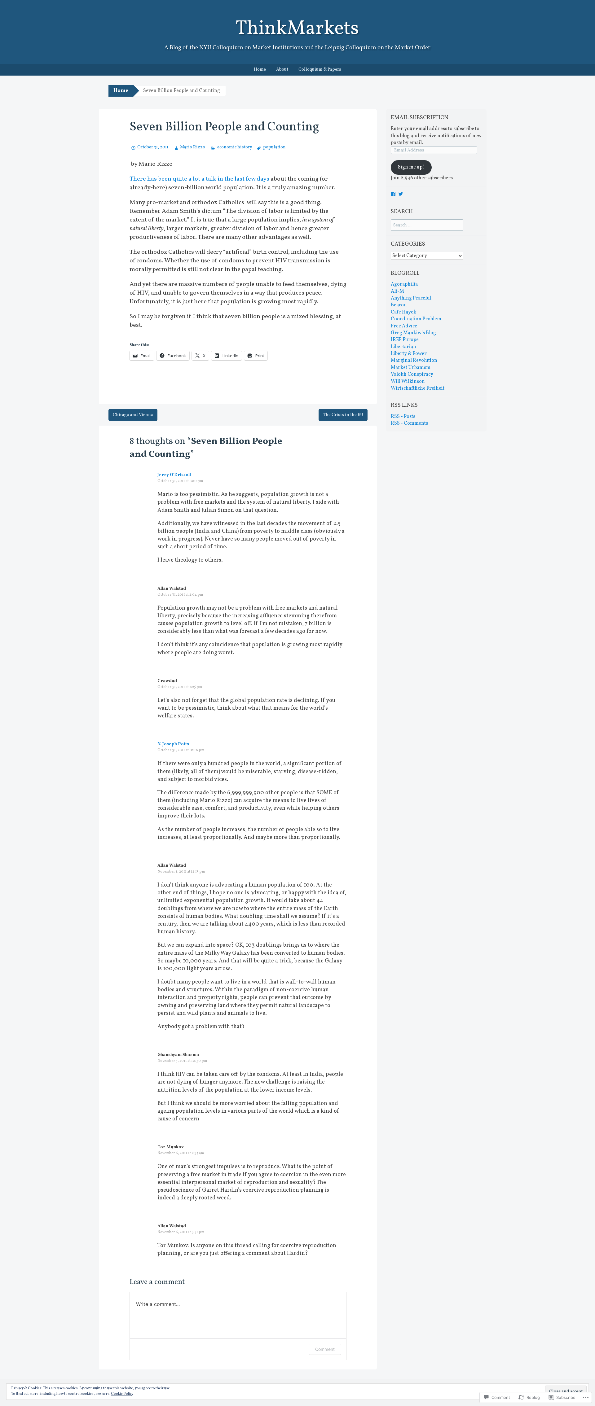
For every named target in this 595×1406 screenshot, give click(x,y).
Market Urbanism (410, 367)
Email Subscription (419, 118)
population (274, 147)
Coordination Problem (416, 319)
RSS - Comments (409, 423)
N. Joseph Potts (173, 744)
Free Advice (404, 326)
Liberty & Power (409, 353)
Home (260, 69)
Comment (325, 1349)
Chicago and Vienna (133, 415)
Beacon (399, 305)
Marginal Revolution (414, 360)
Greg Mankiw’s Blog (413, 333)
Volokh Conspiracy (412, 374)
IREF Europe (405, 339)
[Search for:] (427, 225)
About (282, 69)
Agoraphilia (404, 284)
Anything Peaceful (411, 298)
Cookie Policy (122, 1393)
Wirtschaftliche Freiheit (417, 388)
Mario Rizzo (192, 147)
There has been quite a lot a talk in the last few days (199, 179)
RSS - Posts (403, 416)
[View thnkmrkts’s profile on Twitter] (400, 193)
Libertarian (403, 347)
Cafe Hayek (403, 312)
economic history (234, 147)
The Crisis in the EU (343, 415)
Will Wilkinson (408, 381)
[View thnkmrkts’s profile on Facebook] (393, 193)
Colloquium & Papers (319, 69)
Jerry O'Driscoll (174, 475)
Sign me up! (411, 167)
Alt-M (397, 291)
